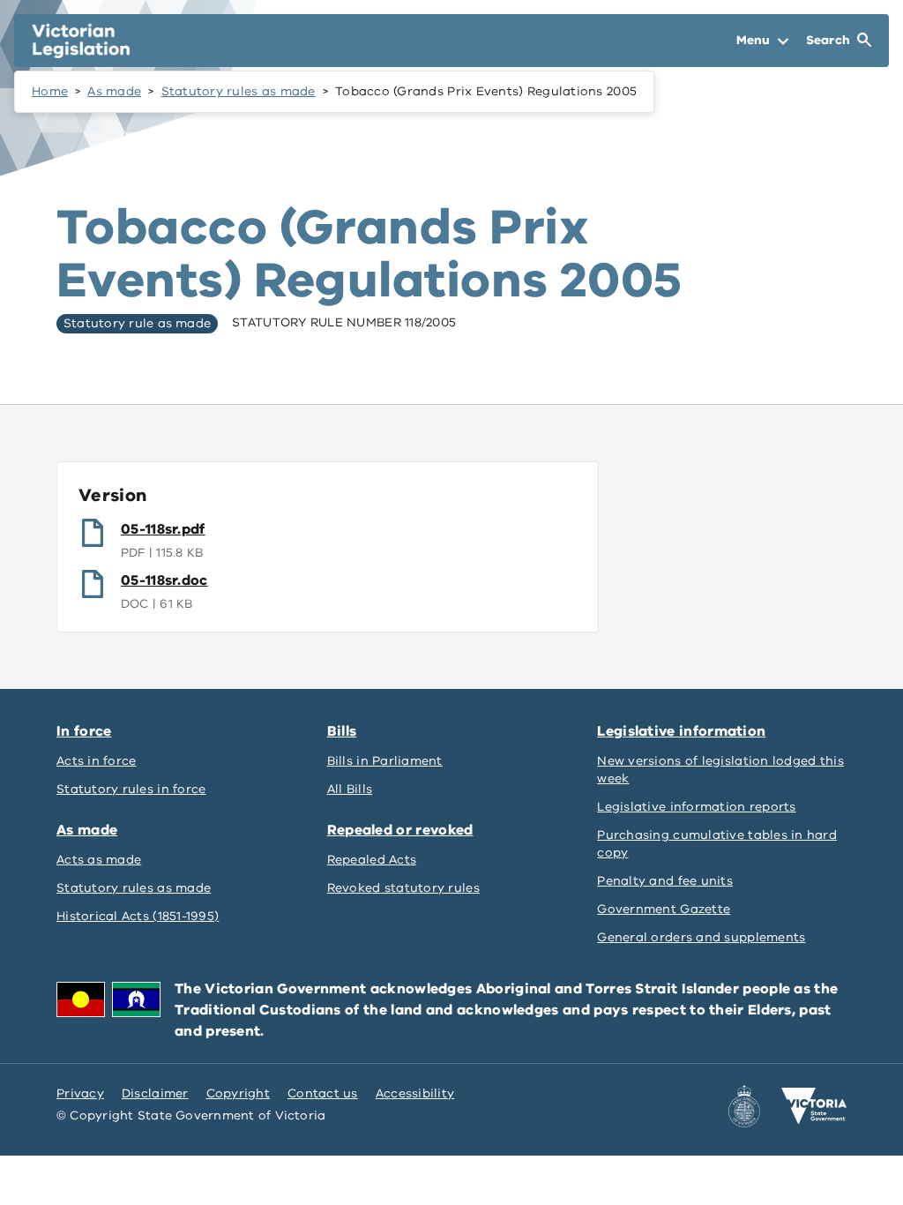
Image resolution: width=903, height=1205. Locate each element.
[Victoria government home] (814, 1106)
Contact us (322, 1093)
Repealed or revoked (400, 830)
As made (114, 91)
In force (83, 731)
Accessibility (415, 1093)
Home (50, 91)
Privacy (80, 1093)
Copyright (238, 1093)
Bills (342, 731)
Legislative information (681, 731)
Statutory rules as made (238, 91)
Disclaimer (155, 1093)
